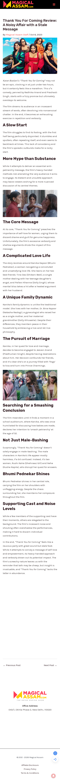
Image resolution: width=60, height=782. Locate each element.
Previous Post (12, 665)
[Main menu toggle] (54, 4)
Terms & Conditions (30, 773)
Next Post (50, 665)
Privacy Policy (30, 769)
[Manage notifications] (53, 776)
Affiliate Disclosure (30, 765)
